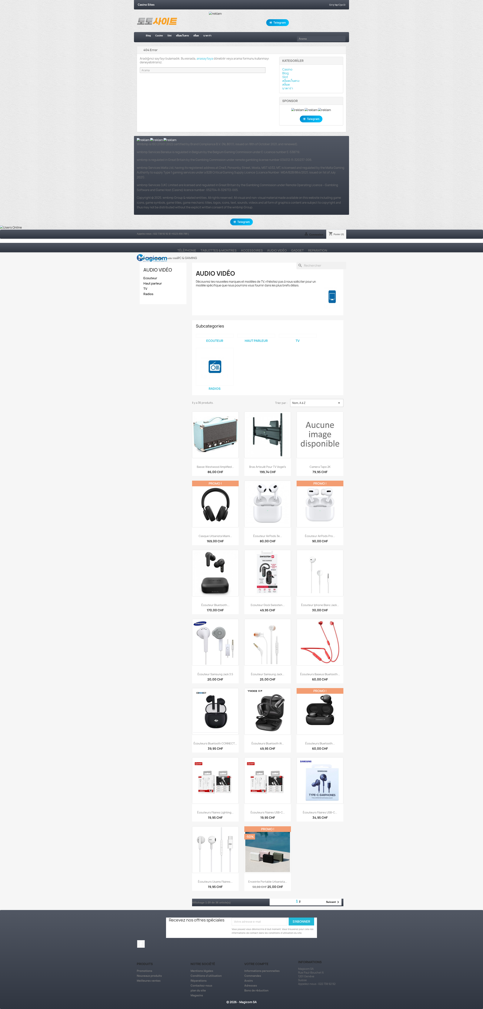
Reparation (317, 250)
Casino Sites (146, 4)
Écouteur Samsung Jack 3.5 (215, 674)
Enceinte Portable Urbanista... (267, 881)
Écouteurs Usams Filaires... (215, 881)
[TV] (298, 336)
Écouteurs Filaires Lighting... (215, 812)
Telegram (279, 22)
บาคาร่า (207, 35)
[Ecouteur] (215, 336)
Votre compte (256, 964)
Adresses (250, 985)
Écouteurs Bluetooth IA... (267, 743)
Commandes (252, 976)
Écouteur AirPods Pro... (320, 536)
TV (145, 289)
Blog (148, 35)
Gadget (297, 250)
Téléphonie (186, 250)
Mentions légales (202, 971)
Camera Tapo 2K (320, 467)
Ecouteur (150, 278)
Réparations (199, 980)
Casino (159, 35)
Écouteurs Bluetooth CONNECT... (215, 743)
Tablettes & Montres (219, 250)
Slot (169, 35)
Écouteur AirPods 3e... (267, 536)
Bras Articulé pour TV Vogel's (267, 467)
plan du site (198, 990)
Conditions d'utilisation (206, 976)
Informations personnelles (262, 971)
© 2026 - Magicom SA (241, 1002)
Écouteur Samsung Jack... (267, 674)
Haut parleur (152, 283)
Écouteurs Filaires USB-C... (268, 812)
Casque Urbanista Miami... (215, 536)
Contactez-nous (201, 985)
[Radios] (215, 367)
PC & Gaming (187, 258)
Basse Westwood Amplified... (215, 467)
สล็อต (196, 35)
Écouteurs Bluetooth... (320, 743)
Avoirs (248, 980)
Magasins (197, 995)
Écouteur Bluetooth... (215, 605)
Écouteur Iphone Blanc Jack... (320, 605)
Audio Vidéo (277, 250)
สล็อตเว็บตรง (182, 35)
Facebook (141, 944)
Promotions (144, 971)
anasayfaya (205, 59)
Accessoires (252, 250)
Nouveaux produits (149, 976)
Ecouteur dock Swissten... (268, 605)
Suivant (333, 902)
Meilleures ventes (149, 980)
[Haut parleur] (256, 336)
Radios (148, 294)
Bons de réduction (256, 990)
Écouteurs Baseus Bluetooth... (320, 674)
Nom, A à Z (316, 403)
